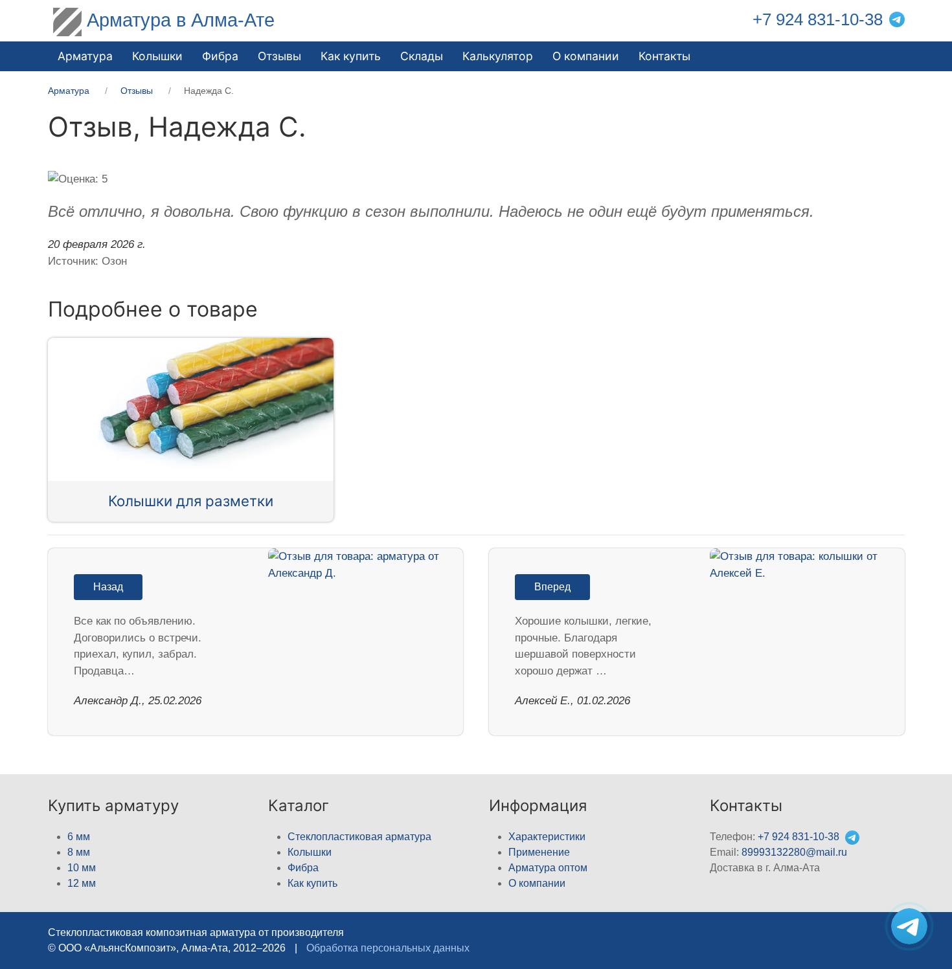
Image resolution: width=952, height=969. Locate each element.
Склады (421, 56)
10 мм (81, 867)
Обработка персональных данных (388, 947)
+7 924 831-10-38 (818, 19)
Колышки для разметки (190, 500)
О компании (585, 56)
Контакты (664, 56)
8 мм (78, 852)
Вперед (552, 586)
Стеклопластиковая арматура (359, 836)
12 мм (81, 883)
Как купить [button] (351, 56)
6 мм (78, 836)
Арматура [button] (85, 56)
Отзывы (279, 56)
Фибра (220, 56)
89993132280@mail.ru (794, 852)
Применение (539, 852)
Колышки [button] (157, 56)
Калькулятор (497, 56)
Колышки (310, 852)
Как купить (312, 883)
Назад (108, 586)
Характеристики (546, 836)
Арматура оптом (547, 867)
